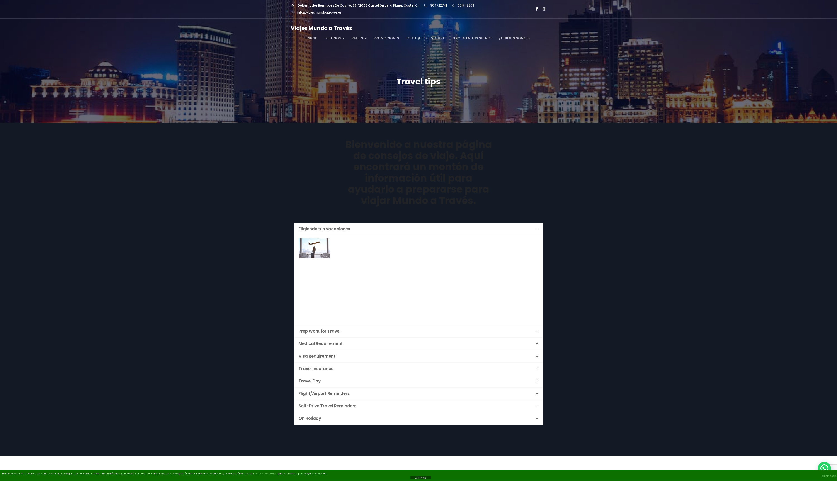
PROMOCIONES (386, 38)
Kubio (475, 468)
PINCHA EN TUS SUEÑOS (472, 38)
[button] (824, 468)
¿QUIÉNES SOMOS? (515, 38)
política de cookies (266, 473)
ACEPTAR (420, 478)
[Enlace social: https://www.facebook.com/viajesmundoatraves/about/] (535, 9)
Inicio (312, 38)
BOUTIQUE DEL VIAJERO (426, 38)
